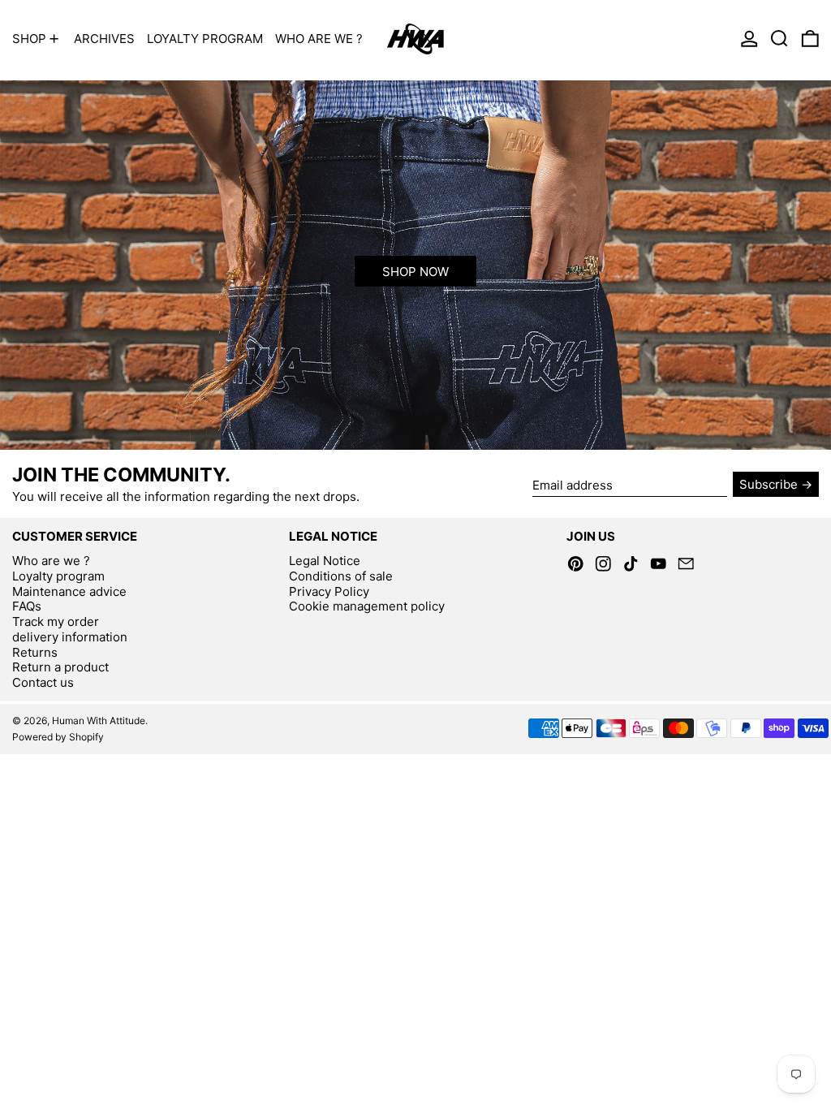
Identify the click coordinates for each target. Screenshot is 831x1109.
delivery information (69, 637)
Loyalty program (58, 576)
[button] (779, 38)
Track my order (55, 621)
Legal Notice (324, 560)
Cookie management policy (367, 606)
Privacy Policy (329, 591)
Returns (35, 652)
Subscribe (768, 484)
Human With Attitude (98, 720)
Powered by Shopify (58, 737)
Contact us (43, 682)
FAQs (26, 606)
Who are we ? (51, 560)
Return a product (60, 667)
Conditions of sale (341, 576)
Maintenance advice (69, 591)
